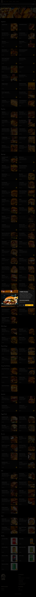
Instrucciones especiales (24, 300)
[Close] (33, 291)
